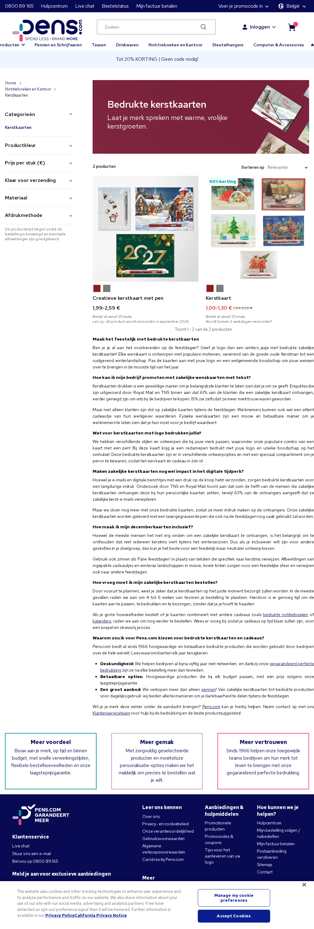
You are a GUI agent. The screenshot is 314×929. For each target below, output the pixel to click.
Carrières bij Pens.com (163, 859)
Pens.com (211, 706)
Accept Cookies (234, 916)
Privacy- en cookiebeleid (165, 824)
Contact (265, 872)
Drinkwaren (127, 45)
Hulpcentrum (54, 6)
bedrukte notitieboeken (285, 614)
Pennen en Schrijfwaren (58, 45)
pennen (208, 689)
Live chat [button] (84, 6)
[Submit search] (204, 27)
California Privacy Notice (101, 915)
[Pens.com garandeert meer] (40, 815)
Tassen (99, 45)
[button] (97, 288)
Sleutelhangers (227, 45)
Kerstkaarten (18, 127)
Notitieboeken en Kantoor (175, 45)
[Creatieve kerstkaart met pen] (145, 229)
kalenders (102, 621)
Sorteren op (252, 167)
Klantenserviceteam (111, 713)
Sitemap (264, 864)
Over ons (151, 816)
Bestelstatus (115, 6)
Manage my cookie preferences (234, 898)
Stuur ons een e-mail (31, 853)
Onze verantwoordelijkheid (168, 831)
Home (11, 83)
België (293, 6)
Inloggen (260, 27)
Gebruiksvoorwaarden (163, 838)
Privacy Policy (60, 915)
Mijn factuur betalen (156, 6)
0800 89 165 (19, 6)
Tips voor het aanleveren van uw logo (222, 856)
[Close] (304, 885)
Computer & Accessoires (278, 45)
